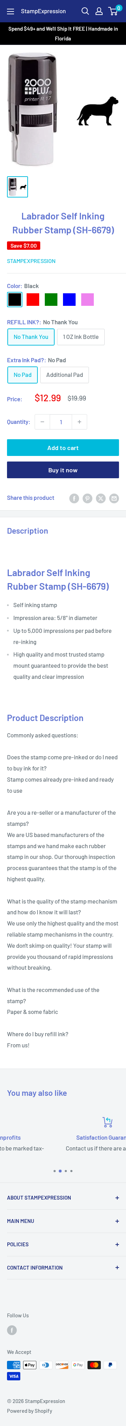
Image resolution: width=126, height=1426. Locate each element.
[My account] (99, 11)
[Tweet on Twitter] (101, 497)
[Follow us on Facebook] (12, 1329)
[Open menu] (10, 11)
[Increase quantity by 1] (79, 421)
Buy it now (63, 470)
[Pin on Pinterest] (87, 497)
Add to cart (63, 447)
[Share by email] (114, 497)
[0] (113, 11)
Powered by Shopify (29, 1411)
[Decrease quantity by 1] (42, 421)
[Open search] (85, 11)
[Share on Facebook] (74, 497)
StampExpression (31, 260)
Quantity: (18, 421)
